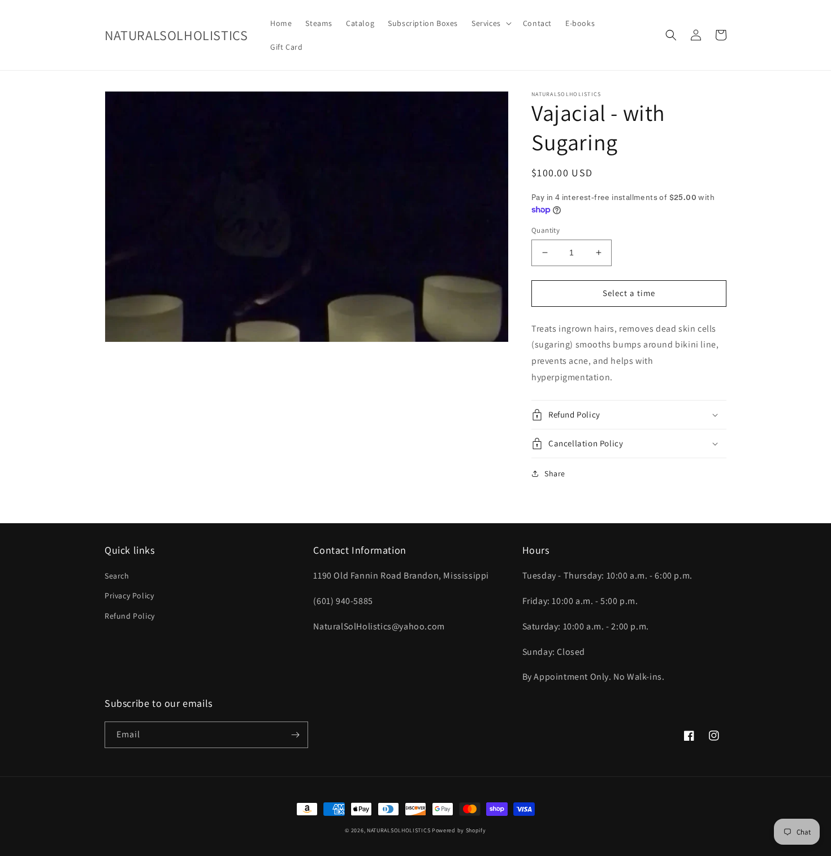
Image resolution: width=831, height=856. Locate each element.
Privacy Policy (129, 595)
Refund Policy (130, 616)
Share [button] (554, 473)
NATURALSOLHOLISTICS (398, 830)
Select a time (629, 293)
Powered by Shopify (459, 830)
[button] (490, 23)
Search (117, 576)
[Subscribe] (295, 735)
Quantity (545, 230)
